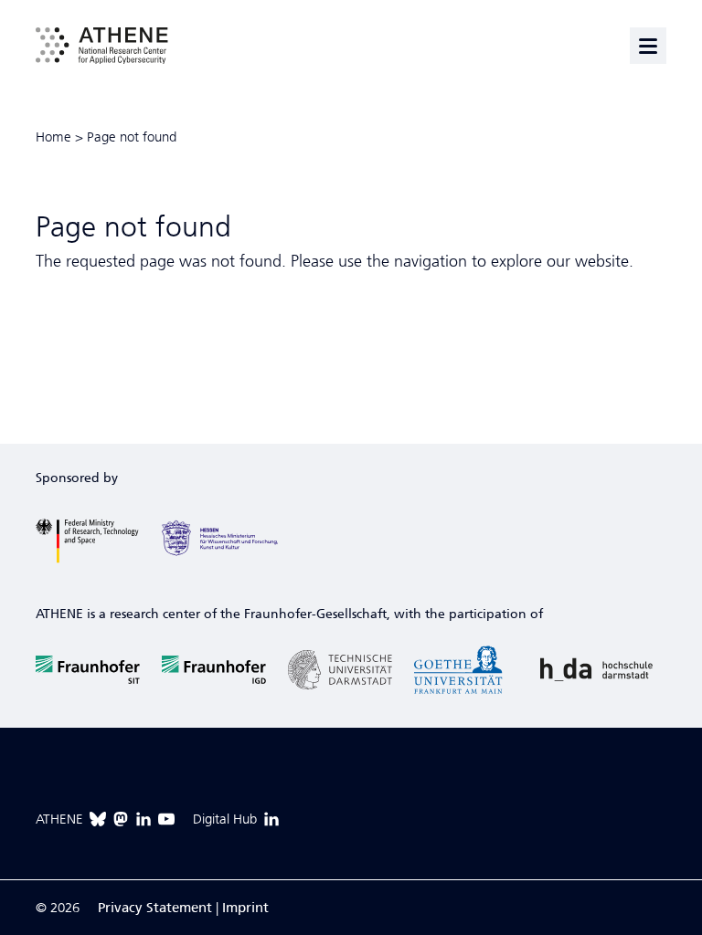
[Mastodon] (120, 819)
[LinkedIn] (143, 819)
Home (53, 137)
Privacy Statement (155, 907)
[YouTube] (166, 819)
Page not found (131, 137)
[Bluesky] (98, 819)
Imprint (245, 907)
